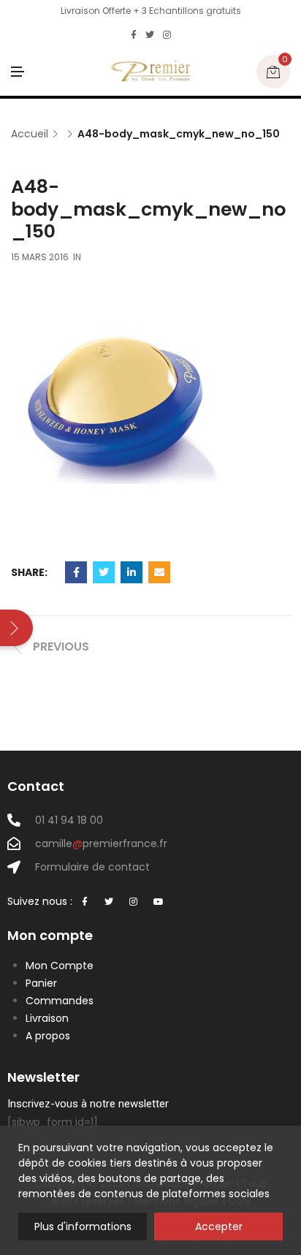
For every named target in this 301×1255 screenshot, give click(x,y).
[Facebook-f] (84, 902)
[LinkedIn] (131, 572)
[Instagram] (167, 35)
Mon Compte (60, 965)
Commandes (60, 1000)
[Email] (159, 572)
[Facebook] (133, 35)
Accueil (29, 134)
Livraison (47, 1018)
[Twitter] (150, 35)
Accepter (219, 1226)
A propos (48, 1035)
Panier (41, 983)
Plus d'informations (83, 1226)
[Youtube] (158, 902)
